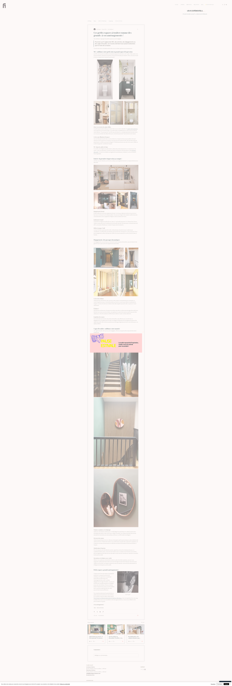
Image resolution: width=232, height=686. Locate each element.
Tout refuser (219, 684)
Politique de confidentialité (65, 684)
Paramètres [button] (213, 684)
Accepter (226, 684)
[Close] (230, 684)
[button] (143, 332)
